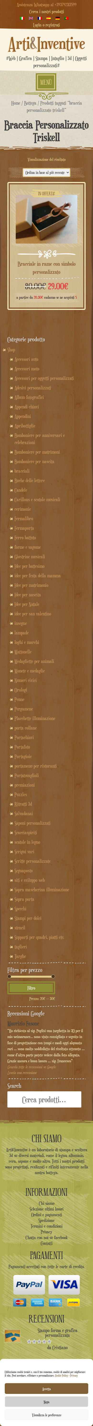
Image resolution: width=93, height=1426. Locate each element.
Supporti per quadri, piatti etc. (39, 937)
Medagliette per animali (34, 661)
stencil (20, 928)
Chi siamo (46, 1203)
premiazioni (25, 785)
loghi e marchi (27, 642)
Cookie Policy (61, 1375)
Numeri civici (26, 680)
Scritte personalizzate (33, 861)
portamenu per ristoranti (36, 766)
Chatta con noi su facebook (47, 1237)
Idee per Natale (27, 604)
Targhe (20, 956)
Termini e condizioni (46, 1226)
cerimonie (23, 509)
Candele (21, 490)
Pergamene (24, 709)
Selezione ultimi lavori (46, 1208)
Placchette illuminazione (35, 718)
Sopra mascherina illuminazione (42, 889)
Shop (11, 350)
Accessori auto (26, 359)
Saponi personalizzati (33, 823)
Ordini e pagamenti (46, 1214)
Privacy (74, 1375)
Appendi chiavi (27, 407)
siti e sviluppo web (30, 880)
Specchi (20, 908)
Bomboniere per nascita (34, 461)
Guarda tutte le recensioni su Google (31, 1067)
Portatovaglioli (27, 775)
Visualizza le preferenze (46, 1415)
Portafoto (22, 747)
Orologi (21, 690)
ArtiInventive (46, 43)
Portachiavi (24, 737)
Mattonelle (23, 652)
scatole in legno (27, 842)
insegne (21, 623)
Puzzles (21, 794)
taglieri (21, 947)
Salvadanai (24, 813)
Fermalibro (24, 518)
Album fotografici (29, 397)
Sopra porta (24, 899)
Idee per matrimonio (31, 585)
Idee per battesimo (30, 566)
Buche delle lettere (30, 480)
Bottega (30, 103)
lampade (22, 633)
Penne (19, 699)
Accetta (46, 1389)
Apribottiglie (25, 426)
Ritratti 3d (23, 804)
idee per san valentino (33, 614)
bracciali (22, 471)
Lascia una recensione (22, 1072)
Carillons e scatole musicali (37, 499)
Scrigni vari (24, 851)
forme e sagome (28, 547)
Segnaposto (24, 870)
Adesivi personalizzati (33, 388)
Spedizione (46, 1220)
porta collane (26, 728)
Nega (46, 1402)
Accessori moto (27, 369)
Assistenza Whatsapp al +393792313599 (47, 4)
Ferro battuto (25, 537)
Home (15, 103)
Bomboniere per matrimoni (37, 452)
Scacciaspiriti (26, 832)
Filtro (31, 987)
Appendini (23, 416)
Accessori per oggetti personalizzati (44, 378)
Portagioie (23, 756)
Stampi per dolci (28, 918)
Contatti (46, 1243)
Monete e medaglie (30, 671)
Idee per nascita (28, 595)
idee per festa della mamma (38, 575)
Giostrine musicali (30, 556)
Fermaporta (24, 528)
